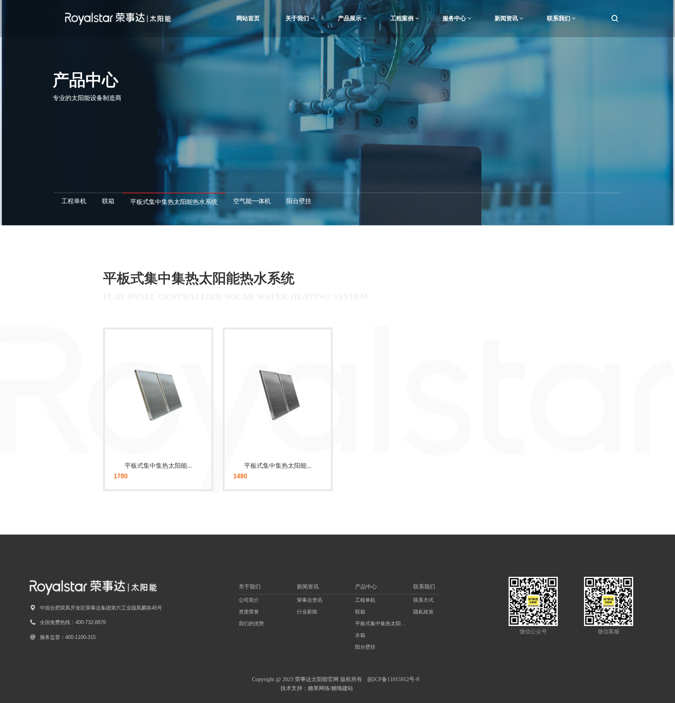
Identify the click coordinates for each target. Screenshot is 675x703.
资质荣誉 (249, 612)
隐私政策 (423, 612)
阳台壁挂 (298, 201)
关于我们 (250, 586)
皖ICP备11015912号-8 (393, 679)
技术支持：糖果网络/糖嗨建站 (316, 688)
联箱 (108, 201)
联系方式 (423, 600)
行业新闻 (307, 612)
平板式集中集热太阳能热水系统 (174, 202)
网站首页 (248, 18)
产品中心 (366, 586)
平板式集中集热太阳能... (158, 465)
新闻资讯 (308, 586)
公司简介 (249, 600)
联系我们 (424, 586)
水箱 (360, 635)
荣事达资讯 (309, 600)
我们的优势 (251, 623)
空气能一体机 (252, 201)
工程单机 (73, 201)
